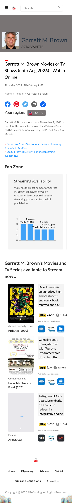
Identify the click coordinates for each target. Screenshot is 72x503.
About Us (53, 481)
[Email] (34, 104)
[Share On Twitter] (25, 104)
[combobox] (36, 113)
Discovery (27, 471)
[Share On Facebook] (8, 104)
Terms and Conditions (27, 480)
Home (8, 93)
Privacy (44, 471)
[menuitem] (11, 473)
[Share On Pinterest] (16, 104)
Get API (59, 471)
